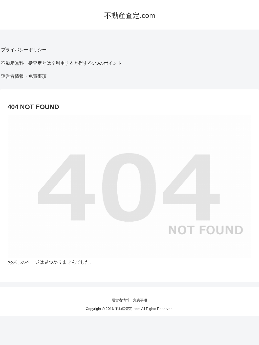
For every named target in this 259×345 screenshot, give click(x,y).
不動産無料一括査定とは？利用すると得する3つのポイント (61, 63)
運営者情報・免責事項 (24, 76)
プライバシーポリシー (24, 49)
